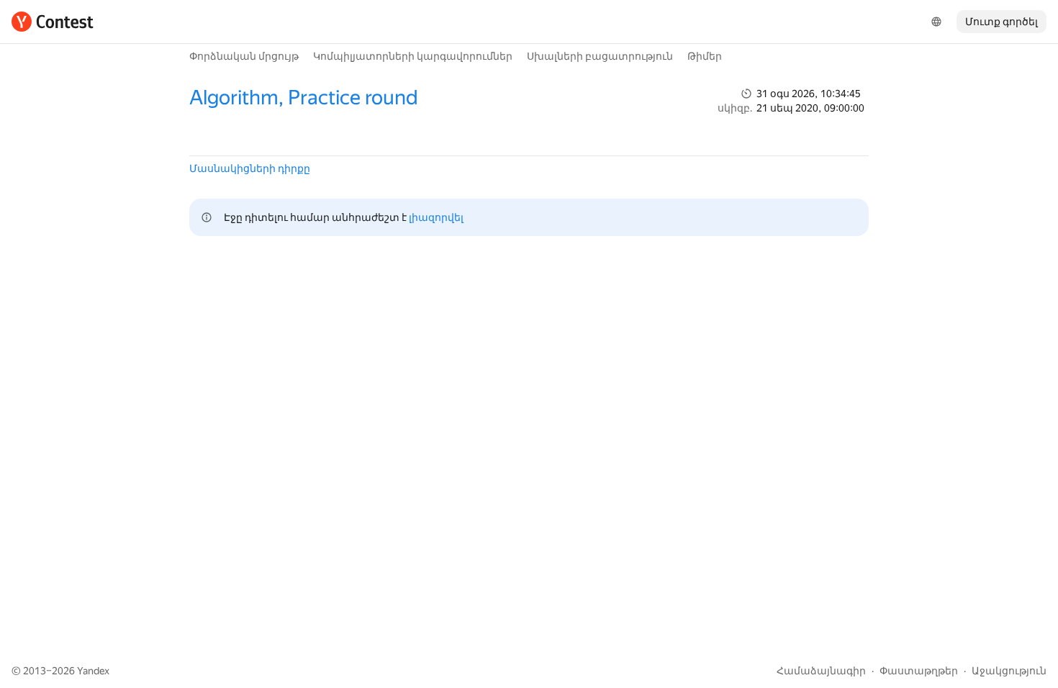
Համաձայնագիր (821, 670)
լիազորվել (436, 217)
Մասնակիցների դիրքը (249, 168)
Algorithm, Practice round (303, 97)
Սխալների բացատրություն (600, 56)
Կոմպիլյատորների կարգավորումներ (412, 56)
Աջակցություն (1009, 670)
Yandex (93, 670)
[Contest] (53, 22)
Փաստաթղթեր (919, 670)
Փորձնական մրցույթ (244, 56)
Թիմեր (704, 56)
